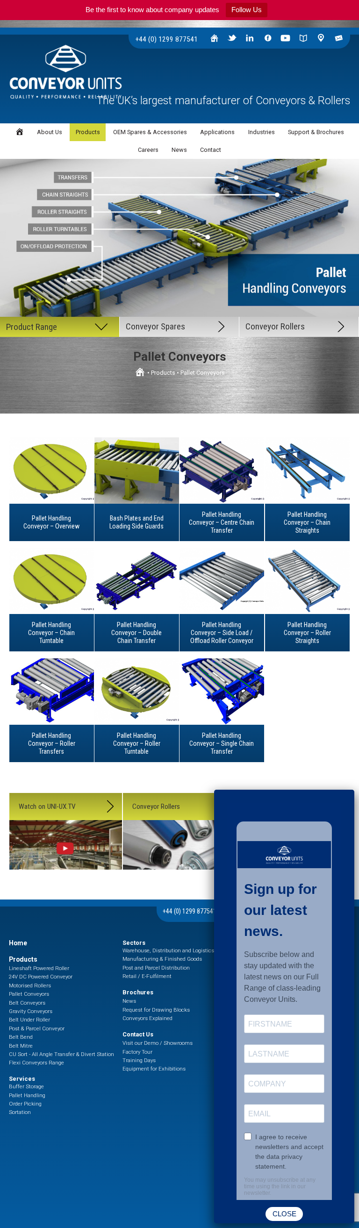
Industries (261, 132)
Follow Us (246, 10)
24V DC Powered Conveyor (40, 976)
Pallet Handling (27, 1095)
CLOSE (284, 1214)
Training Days (139, 1060)
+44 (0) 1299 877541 (167, 39)
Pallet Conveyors (29, 994)
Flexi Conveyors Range (36, 1062)
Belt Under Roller (29, 1019)
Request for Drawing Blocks (156, 1010)
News (179, 149)
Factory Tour (137, 1052)
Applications (217, 132)
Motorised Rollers (30, 985)
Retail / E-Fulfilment (147, 976)
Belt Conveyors (27, 1003)
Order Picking (25, 1103)
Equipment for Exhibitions (154, 1068)
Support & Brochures (316, 132)
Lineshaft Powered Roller (39, 968)
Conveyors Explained (147, 1018)
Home (18, 943)
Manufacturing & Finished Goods (162, 959)
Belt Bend (21, 1037)
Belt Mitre (21, 1045)
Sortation (20, 1112)
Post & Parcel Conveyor (37, 1028)
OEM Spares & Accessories (150, 132)
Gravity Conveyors (30, 1011)
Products (163, 372)
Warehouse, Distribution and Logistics (168, 950)
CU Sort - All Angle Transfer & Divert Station (61, 1054)
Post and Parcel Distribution (156, 967)
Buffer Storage (26, 1086)
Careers (148, 149)
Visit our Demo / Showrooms (157, 1043)
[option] (179, 238)
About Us (49, 132)
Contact (210, 149)
